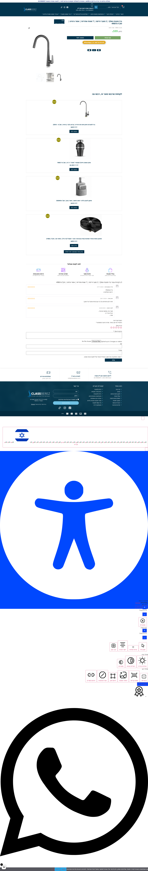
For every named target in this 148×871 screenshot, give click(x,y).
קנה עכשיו (108, 38)
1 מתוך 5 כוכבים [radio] (121, 327)
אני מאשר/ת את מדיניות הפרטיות (67, 399)
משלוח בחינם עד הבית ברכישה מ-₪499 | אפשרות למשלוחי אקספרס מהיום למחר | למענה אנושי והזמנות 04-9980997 (74, 1)
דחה (57, 869)
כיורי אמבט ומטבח (66, 14)
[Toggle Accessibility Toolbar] (142, 418)
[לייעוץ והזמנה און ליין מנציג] (109, 372)
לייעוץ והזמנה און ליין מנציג (103, 376)
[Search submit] (96, 7)
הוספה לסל (80, 38)
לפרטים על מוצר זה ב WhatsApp (94, 42)
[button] (99, 50)
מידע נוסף (74, 245)
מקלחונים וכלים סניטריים (81, 14)
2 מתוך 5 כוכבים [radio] (119, 327)
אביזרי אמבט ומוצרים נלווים (50, 14)
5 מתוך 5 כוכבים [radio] (111, 327)
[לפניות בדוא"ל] (78, 372)
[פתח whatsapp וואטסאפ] (74, 866)
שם (121, 343)
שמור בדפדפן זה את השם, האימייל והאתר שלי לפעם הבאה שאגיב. (102, 357)
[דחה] (53, 869)
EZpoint (33, 404)
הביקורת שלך (117, 331)
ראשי (122, 14)
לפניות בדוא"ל (75, 376)
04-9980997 (90, 10)
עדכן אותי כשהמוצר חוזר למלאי (74, 252)
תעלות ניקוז (110, 14)
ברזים (117, 14)
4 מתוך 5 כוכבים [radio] (114, 327)
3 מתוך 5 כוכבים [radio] (116, 327)
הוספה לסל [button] (74, 131)
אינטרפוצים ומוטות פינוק (97, 14)
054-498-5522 (80, 10)
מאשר (63, 869)
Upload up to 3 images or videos (111, 341)
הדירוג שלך (119, 325)
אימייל (120, 350)
